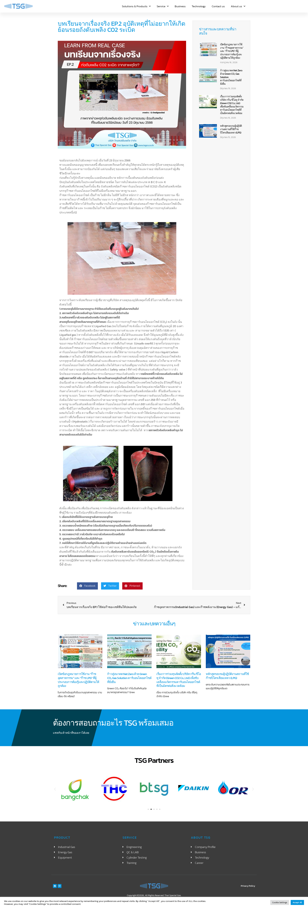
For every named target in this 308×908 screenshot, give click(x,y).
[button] (87, 586)
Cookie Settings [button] (279, 902)
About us (236, 6)
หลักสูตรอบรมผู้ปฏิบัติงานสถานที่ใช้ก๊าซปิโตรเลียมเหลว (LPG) (231, 129)
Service (161, 6)
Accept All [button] (297, 902)
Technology (199, 6)
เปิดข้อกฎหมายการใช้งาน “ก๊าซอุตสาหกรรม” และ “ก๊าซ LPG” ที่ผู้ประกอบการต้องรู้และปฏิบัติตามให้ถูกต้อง (231, 51)
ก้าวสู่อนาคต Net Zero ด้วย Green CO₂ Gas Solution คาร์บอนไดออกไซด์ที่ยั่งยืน (129, 678)
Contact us (218, 6)
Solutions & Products (134, 6)
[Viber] (59, 886)
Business (180, 6)
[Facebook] (55, 886)
